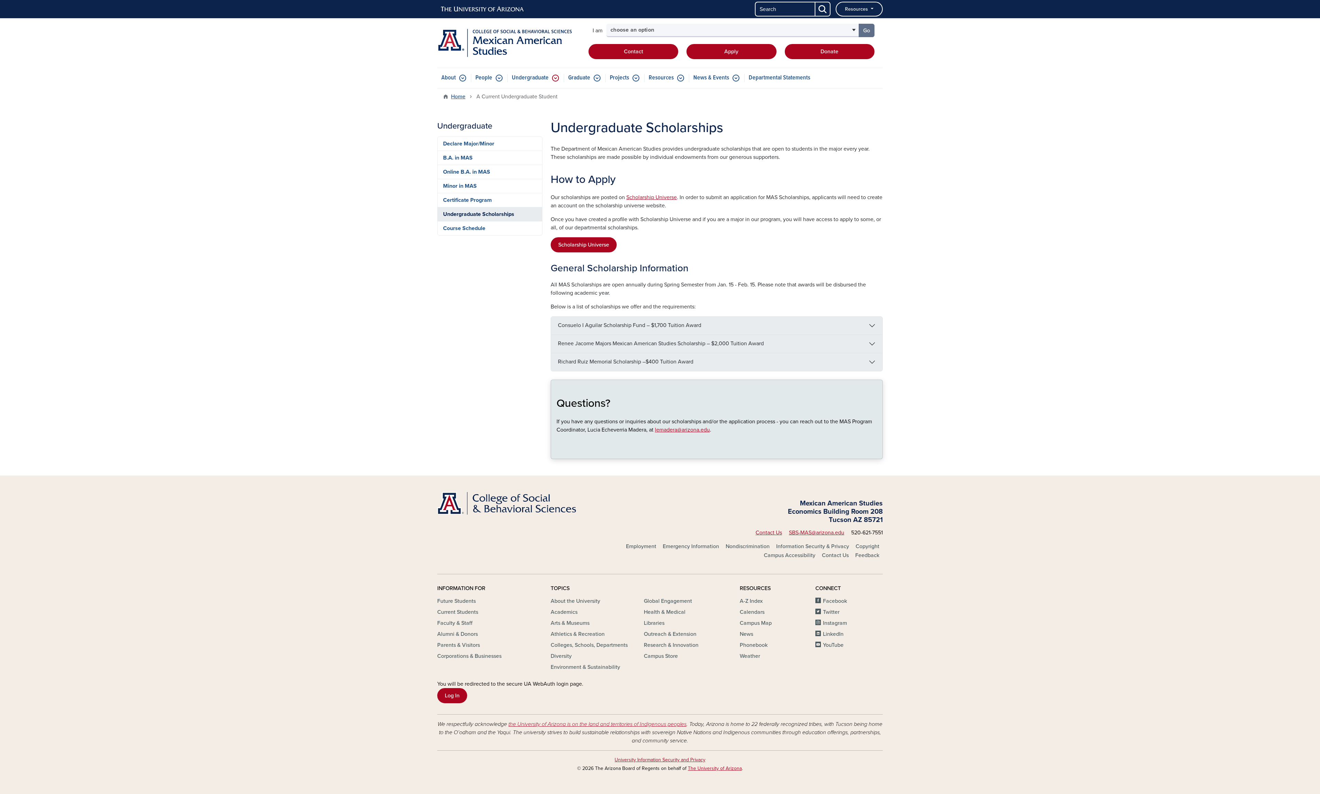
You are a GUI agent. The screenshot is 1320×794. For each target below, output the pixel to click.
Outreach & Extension (670, 634)
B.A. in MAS (458, 157)
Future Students (456, 601)
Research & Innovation (671, 645)
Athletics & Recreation (578, 634)
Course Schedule (464, 228)
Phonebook (754, 645)
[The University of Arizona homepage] (482, 9)
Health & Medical (664, 612)
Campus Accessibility (789, 555)
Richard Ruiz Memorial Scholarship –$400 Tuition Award (625, 361)
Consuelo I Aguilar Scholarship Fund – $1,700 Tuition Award (629, 325)
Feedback (867, 555)
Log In (452, 695)
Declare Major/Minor (468, 143)
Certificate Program (467, 200)
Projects (619, 78)
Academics (564, 612)
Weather (750, 656)
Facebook (835, 601)
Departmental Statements (779, 78)
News (746, 634)
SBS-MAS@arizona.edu (816, 532)
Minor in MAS (460, 186)
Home (458, 96)
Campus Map (756, 623)
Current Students (457, 612)
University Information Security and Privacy (660, 760)
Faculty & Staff (454, 623)
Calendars (752, 612)
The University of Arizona (715, 768)
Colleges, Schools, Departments (589, 645)
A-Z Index (751, 601)
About (448, 78)
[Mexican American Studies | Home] (508, 43)
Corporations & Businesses (469, 656)
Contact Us (769, 532)
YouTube (833, 645)
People (483, 78)
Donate (829, 51)
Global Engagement (668, 601)
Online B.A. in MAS (466, 171)
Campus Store (661, 656)
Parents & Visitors (458, 645)
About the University (575, 601)
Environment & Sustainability (585, 667)
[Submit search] (822, 9)
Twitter (831, 612)
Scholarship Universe (651, 197)
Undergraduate (530, 78)
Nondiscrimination (748, 546)
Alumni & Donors (457, 634)
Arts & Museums (570, 623)
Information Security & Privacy (812, 546)
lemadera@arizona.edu (682, 429)
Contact (633, 51)
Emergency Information (691, 546)
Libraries (654, 623)
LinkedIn (833, 634)
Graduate (579, 78)
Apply (731, 51)
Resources (857, 9)
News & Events (711, 78)
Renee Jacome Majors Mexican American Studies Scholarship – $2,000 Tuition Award (661, 343)
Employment (641, 546)
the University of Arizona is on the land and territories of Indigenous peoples (597, 724)
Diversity (561, 656)
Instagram (835, 623)
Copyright (867, 546)
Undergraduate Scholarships (478, 214)
